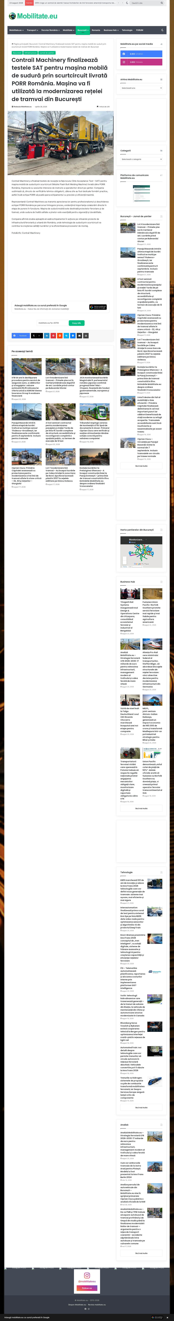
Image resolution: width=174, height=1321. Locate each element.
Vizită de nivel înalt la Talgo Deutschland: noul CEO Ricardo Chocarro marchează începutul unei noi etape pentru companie (129, 720)
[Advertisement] (114, 15)
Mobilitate (67, 30)
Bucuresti (82, 30)
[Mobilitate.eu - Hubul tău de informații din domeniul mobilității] (32, 16)
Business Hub (110, 30)
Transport (31, 30)
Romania (96, 30)
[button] (87, 1317)
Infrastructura (30, 53)
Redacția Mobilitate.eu (23, 107)
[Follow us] (87, 1276)
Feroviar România (49, 30)
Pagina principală (20, 44)
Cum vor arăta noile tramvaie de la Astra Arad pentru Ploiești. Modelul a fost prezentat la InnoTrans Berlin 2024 (131, 1170)
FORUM (139, 30)
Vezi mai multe (141, 466)
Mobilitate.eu (15, 30)
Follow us (87, 1288)
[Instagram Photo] (18, 1281)
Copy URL (76, 323)
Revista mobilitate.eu (97, 1305)
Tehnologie (127, 30)
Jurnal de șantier (47, 53)
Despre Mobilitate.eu (77, 1305)
